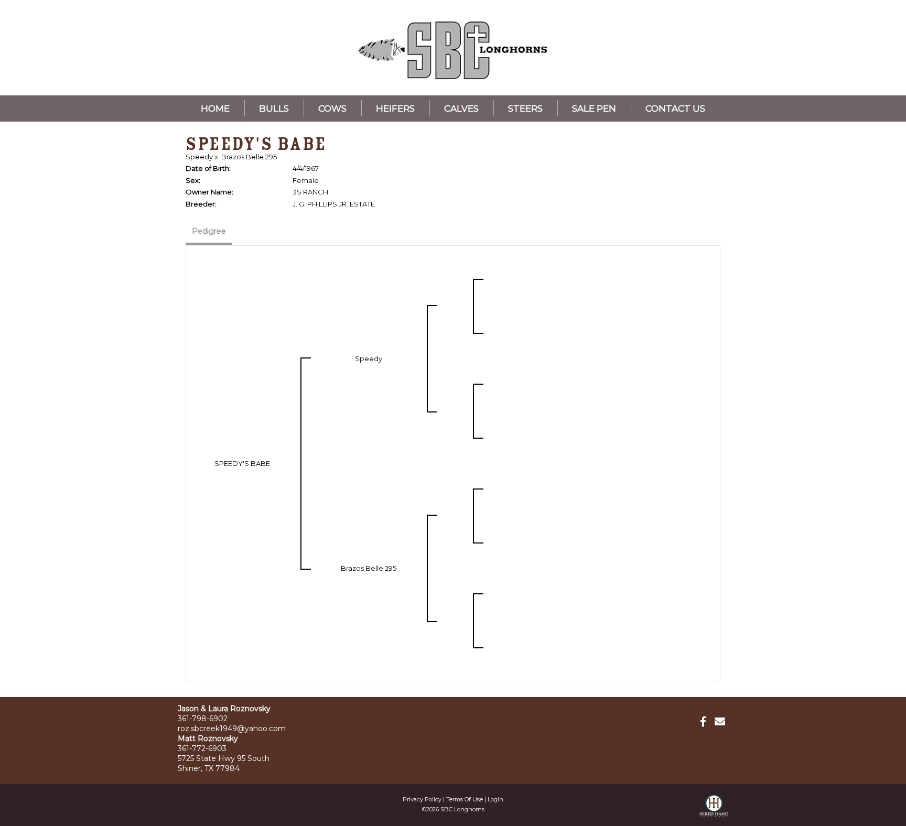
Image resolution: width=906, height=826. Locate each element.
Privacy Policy (422, 799)
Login (495, 799)
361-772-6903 (202, 748)
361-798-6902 (203, 718)
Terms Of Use (464, 799)
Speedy (199, 157)
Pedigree (209, 231)
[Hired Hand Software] (713, 810)
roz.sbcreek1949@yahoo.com (232, 728)
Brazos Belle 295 (249, 157)
